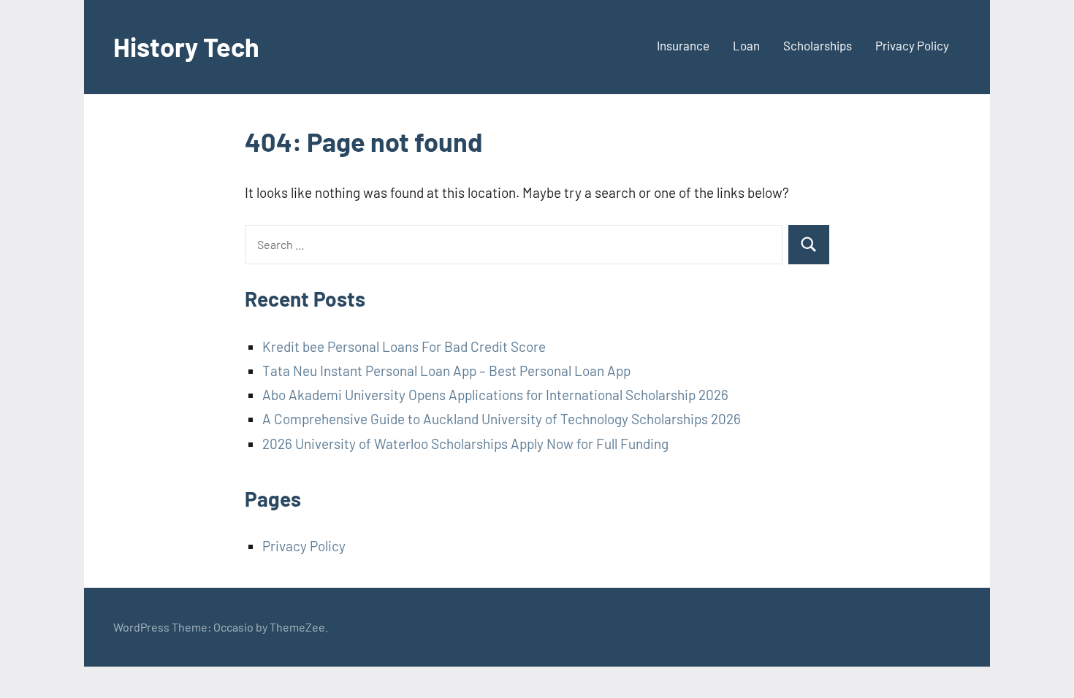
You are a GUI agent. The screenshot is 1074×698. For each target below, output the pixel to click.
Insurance (683, 45)
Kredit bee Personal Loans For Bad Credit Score (404, 346)
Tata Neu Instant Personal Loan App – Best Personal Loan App (446, 370)
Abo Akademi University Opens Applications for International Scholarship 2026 (495, 394)
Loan (746, 45)
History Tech (186, 46)
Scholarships (817, 45)
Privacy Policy (912, 45)
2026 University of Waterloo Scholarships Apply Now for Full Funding (465, 443)
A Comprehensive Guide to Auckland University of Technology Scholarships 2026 (501, 418)
